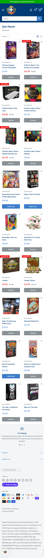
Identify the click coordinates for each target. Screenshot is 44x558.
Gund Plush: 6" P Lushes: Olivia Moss (32, 238)
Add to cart (11, 206)
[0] (39, 10)
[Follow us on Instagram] (15, 480)
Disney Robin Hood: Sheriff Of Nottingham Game (11, 195)
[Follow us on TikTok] (26, 480)
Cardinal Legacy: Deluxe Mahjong (32, 152)
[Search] (39, 18)
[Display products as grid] (38, 36)
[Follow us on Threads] (11, 480)
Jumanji (4, 280)
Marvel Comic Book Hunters (8, 365)
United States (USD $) (9, 470)
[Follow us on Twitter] (7, 480)
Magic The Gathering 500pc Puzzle (9, 322)
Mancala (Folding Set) (31, 321)
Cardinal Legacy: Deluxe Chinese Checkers (32, 109)
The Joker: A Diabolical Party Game (10, 408)
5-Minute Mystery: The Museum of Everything (31, 66)
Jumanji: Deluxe (29, 280)
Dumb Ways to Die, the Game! (9, 238)
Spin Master (6, 62)
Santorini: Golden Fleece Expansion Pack (32, 365)
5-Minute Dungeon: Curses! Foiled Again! (9, 66)
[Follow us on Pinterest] (19, 480)
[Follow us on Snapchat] (30, 480)
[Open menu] (3, 10)
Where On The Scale (30, 407)
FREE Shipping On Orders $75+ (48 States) (22, 1)
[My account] (31, 10)
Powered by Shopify (8, 511)
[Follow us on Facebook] (3, 480)
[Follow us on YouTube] (22, 480)
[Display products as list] (41, 36)
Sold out (11, 77)
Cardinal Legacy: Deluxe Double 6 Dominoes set (10, 152)
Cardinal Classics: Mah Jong (9, 109)
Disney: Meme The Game (32, 194)
